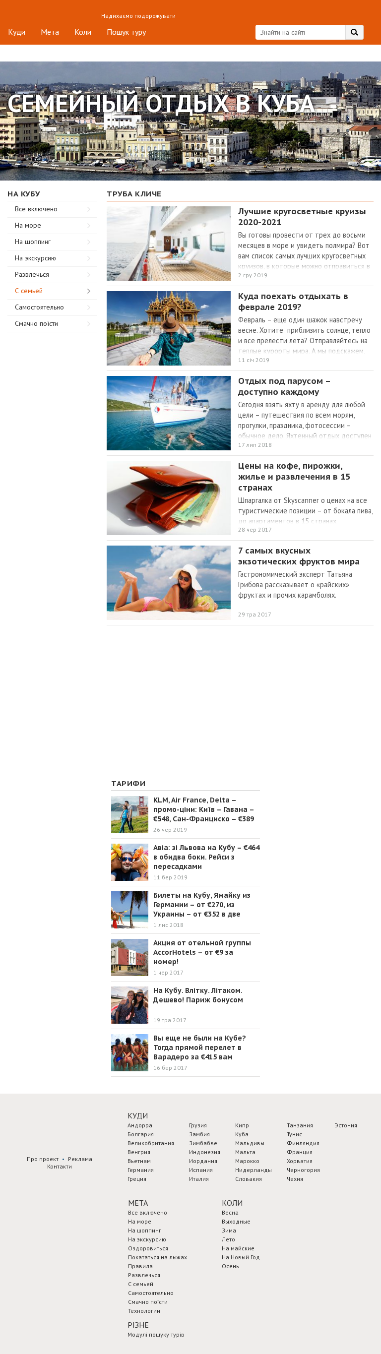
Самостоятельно (39, 307)
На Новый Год (241, 1257)
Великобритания (150, 1143)
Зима (229, 1230)
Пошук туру (126, 32)
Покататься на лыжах (157, 1257)
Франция (300, 1152)
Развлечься (32, 274)
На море (28, 225)
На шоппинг (33, 241)
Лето (228, 1239)
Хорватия (300, 1161)
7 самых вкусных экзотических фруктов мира (299, 556)
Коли (82, 32)
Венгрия (138, 1152)
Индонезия (204, 1152)
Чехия (295, 1178)
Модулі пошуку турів (156, 1334)
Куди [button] (137, 1115)
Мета (50, 32)
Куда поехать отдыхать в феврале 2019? (293, 301)
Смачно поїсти (36, 323)
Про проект (43, 1159)
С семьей (29, 290)
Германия (140, 1169)
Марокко (247, 1161)
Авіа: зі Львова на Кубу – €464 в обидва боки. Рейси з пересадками (206, 857)
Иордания (203, 1161)
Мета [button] (138, 1203)
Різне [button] (138, 1325)
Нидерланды (253, 1169)
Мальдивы (249, 1143)
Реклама (80, 1159)
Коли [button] (232, 1203)
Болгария (140, 1134)
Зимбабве (203, 1143)
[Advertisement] (52, 481)
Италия (199, 1178)
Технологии (144, 1310)
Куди (16, 32)
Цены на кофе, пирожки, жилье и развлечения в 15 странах (294, 476)
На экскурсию (35, 257)
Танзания (300, 1125)
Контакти (59, 1166)
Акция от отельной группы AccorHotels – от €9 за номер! (202, 952)
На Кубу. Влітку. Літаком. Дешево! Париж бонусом (198, 995)
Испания (201, 1169)
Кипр (242, 1125)
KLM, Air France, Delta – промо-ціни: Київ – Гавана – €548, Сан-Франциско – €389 (203, 809)
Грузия (198, 1125)
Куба (242, 1134)
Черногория (303, 1169)
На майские (238, 1248)
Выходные (236, 1221)
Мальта (245, 1152)
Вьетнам (139, 1161)
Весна (230, 1212)
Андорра (139, 1125)
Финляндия (303, 1143)
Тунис (294, 1134)
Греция (136, 1178)
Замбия (199, 1134)
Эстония (346, 1125)
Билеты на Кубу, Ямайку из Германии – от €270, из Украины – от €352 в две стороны (202, 909)
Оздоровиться (148, 1248)
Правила (140, 1266)
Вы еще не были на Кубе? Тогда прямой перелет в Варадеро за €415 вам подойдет (199, 1052)
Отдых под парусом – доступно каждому (284, 386)
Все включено (36, 208)
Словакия (248, 1178)
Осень (230, 1266)
